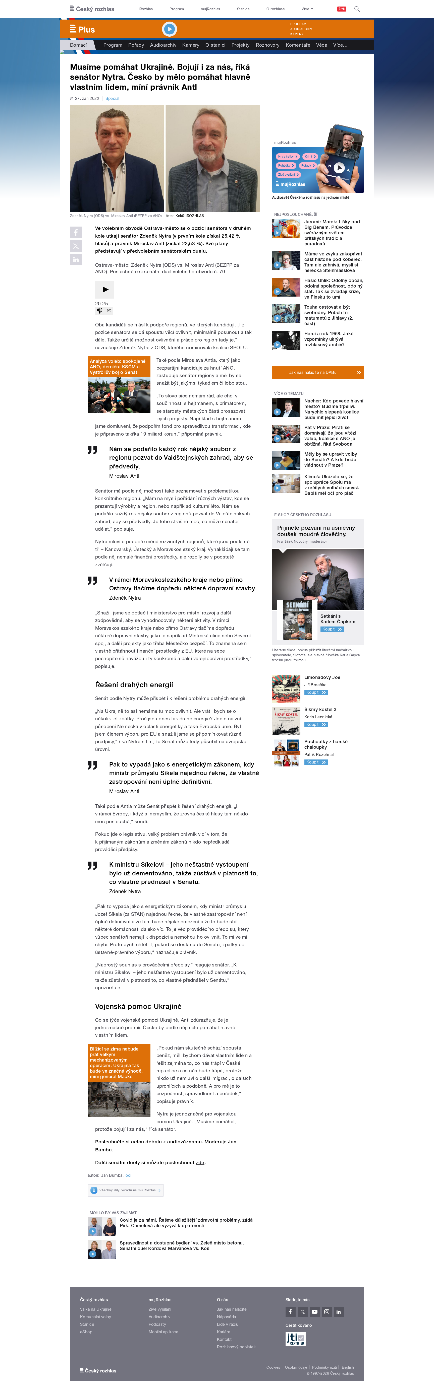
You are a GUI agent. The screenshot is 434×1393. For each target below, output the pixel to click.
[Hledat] (357, 9)
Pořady (136, 45)
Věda (321, 45)
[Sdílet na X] (76, 246)
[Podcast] (99, 311)
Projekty (241, 45)
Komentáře (298, 45)
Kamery (296, 34)
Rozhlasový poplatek (236, 1347)
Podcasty (157, 1324)
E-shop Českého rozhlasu (303, 515)
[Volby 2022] (217, 52)
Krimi (308, 156)
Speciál (112, 98)
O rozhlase (275, 9)
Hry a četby (286, 156)
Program (177, 9)
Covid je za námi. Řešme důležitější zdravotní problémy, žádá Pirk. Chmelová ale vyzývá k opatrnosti (186, 1222)
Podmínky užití (324, 1367)
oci (128, 1175)
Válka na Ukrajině (96, 1309)
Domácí (78, 45)
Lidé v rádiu (228, 1324)
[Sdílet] (108, 311)
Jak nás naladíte (232, 1309)
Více (340, 45)
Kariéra (223, 1332)
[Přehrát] (104, 290)
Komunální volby (95, 1316)
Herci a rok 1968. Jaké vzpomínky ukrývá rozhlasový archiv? (329, 339)
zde (200, 1162)
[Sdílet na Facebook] (76, 232)
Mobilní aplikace (164, 1332)
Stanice (243, 9)
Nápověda (226, 1316)
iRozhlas (146, 9)
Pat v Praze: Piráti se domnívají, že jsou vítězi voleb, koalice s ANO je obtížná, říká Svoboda (330, 436)
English (348, 1367)
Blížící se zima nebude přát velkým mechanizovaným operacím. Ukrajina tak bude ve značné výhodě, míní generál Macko (116, 1062)
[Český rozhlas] (92, 9)
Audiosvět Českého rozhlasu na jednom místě (310, 197)
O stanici (215, 45)
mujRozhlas (210, 9)
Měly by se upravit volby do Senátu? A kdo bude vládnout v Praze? (330, 459)
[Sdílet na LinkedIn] (76, 259)
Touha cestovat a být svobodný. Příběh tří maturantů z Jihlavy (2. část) (328, 315)
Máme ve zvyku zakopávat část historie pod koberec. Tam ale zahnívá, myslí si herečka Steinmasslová (333, 262)
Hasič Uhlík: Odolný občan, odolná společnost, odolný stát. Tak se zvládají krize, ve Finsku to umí (333, 289)
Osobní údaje (296, 1367)
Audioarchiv (301, 29)
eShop (86, 1332)
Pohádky (284, 165)
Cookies (273, 1367)
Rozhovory (268, 45)
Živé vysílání (286, 174)
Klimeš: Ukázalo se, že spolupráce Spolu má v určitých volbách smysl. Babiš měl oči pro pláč (331, 485)
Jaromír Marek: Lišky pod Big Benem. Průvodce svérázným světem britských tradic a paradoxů (332, 232)
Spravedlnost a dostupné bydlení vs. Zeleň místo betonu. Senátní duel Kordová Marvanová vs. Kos (182, 1245)
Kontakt (224, 1339)
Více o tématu (289, 393)
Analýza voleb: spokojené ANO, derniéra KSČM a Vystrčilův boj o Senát (118, 367)
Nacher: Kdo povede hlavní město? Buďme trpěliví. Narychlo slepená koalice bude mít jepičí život (333, 409)
